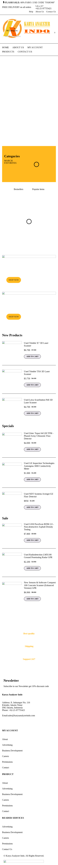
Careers (5, 756)
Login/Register (41, 34)
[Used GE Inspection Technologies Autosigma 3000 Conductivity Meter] (12, 472)
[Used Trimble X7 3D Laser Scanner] (12, 351)
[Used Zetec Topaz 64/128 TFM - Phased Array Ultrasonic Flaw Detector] (12, 443)
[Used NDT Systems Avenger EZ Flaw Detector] (12, 502)
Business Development (12, 750)
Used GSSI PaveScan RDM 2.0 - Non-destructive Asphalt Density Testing (39, 527)
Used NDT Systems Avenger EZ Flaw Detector (38, 495)
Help (31, 11)
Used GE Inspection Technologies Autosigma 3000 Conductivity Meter (39, 466)
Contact (5, 767)
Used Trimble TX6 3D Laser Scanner (37, 372)
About (5, 739)
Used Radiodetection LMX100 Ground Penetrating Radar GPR (38, 556)
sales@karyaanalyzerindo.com (21, 715)
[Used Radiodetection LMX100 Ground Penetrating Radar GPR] (12, 563)
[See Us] (20, 722)
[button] (32, 356)
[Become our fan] (5, 722)
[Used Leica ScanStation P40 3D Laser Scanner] (12, 408)
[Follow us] (12, 722)
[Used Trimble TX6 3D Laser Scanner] (12, 379)
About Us (39, 11)
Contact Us (51, 11)
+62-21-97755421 (43, 8)
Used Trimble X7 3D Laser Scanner (36, 344)
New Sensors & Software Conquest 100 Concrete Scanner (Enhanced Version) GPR (40, 585)
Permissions (7, 762)
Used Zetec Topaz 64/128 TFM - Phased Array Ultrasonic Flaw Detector (38, 436)
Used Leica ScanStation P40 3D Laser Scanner (38, 401)
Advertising (7, 745)
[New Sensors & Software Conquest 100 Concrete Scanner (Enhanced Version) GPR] (12, 592)
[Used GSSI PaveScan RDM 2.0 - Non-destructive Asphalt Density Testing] (12, 533)
